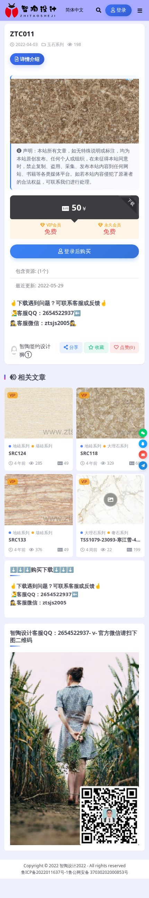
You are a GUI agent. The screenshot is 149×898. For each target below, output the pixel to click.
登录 (121, 10)
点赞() (127, 347)
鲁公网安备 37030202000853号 (98, 872)
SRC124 (17, 453)
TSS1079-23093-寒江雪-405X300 (109, 542)
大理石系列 (117, 446)
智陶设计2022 (73, 866)
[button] (143, 432)
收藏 (99, 347)
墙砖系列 (44, 446)
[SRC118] (110, 413)
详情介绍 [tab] (30, 59)
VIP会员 (53, 225)
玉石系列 (55, 44)
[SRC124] (39, 413)
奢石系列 (120, 533)
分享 (74, 347)
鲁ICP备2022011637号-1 (44, 872)
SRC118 (89, 453)
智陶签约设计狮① (35, 350)
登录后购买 (77, 251)
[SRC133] (39, 499)
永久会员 (112, 225)
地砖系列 (21, 446)
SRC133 (17, 539)
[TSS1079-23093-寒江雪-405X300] (110, 499)
